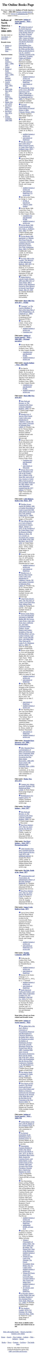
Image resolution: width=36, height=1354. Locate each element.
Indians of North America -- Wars (8, 48)
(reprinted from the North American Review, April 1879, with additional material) (27, 852)
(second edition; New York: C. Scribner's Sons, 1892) (26, 227)
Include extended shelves (24, 12)
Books (4, 1342)
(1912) (26, 796)
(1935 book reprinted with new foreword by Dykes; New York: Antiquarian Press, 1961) (26, 242)
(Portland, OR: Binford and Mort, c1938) (27, 787)
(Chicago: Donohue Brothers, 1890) (26, 404)
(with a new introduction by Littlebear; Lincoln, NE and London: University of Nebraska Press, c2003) (26, 420)
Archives (23, 1342)
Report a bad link (26, 1332)
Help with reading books (11, 1332)
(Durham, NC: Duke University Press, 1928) (26, 1311)
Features (15, 1342)
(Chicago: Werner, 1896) (26, 108)
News (9, 1342)
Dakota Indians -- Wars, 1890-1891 (9, 97)
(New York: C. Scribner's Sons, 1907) (26, 145)
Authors (25, 1337)
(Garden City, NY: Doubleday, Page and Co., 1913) (27, 994)
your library (4, 37)
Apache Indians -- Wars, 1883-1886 (9, 84)
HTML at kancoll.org (26, 202)
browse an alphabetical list (19, 14)
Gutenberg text (27, 332)
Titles (32, 1337)
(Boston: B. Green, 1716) (26, 1159)
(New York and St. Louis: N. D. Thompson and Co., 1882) (27, 629)
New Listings (17, 1337)
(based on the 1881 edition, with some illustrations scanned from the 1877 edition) (27, 480)
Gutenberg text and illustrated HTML (27, 217)
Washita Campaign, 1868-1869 (8, 118)
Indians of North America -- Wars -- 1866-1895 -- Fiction (9, 62)
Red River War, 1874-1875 (8, 113)
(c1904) (26, 1093)
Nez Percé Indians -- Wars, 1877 (8, 107)
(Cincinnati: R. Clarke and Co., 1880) (26, 1074)
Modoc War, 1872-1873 (9, 103)
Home (3, 1337)
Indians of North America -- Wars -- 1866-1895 (23, 21)
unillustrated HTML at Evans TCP (28, 1227)
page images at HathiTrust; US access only (27, 193)
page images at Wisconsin (27, 467)
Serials (22, 1339)
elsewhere (4, 39)
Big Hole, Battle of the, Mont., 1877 (24, 871)
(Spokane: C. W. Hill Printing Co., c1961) (27, 1046)
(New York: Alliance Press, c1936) (27, 602)
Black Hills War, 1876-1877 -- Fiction (25, 301)
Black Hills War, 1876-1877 (8, 91)
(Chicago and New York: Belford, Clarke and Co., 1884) (27, 509)
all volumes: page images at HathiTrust (28, 1289)
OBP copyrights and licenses (18, 1351)
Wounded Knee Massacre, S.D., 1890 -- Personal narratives (24, 742)
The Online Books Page (18, 4)
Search (9, 1337)
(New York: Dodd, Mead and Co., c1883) (26, 1298)
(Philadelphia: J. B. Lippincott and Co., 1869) (26, 93)
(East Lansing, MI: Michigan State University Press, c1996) (27, 757)
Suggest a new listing (18, 1334)
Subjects (15, 1339)
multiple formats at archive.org (28, 77)
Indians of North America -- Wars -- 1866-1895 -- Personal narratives (9, 74)
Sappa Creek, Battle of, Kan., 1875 (24, 908)
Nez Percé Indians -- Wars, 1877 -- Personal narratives (23, 843)
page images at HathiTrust (27, 81)
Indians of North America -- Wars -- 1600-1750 (23, 1116)
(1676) (26, 1123)
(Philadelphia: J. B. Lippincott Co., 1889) (26, 309)
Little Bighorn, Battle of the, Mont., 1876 (24, 500)
